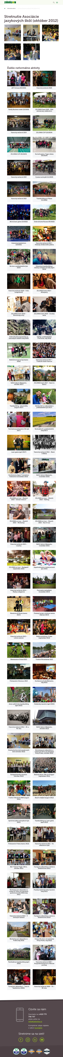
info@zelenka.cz (35, 1022)
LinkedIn (35, 1040)
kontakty (38, 1028)
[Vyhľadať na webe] (53, 3)
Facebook (21, 1040)
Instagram (28, 1040)
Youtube (42, 1040)
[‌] (4, 8)
